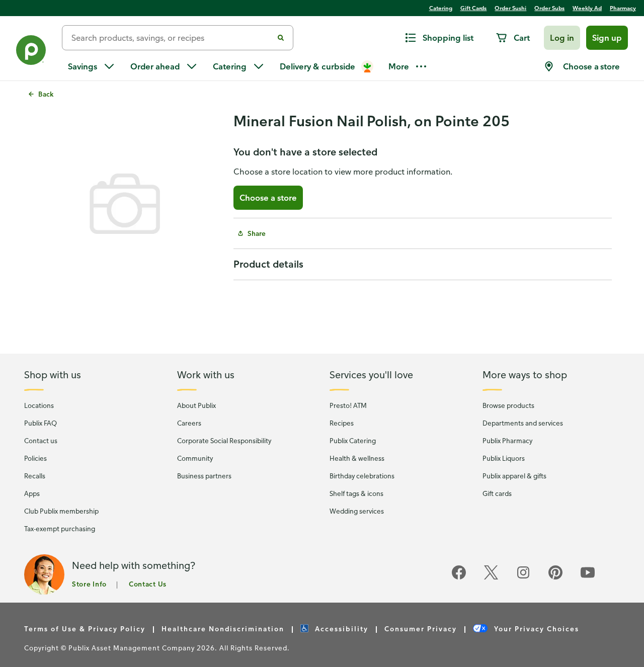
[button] (562, 38)
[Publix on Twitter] (491, 577)
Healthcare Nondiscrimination (223, 628)
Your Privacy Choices (535, 628)
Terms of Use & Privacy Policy (84, 628)
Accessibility (340, 628)
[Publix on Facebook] (459, 577)
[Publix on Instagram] (523, 577)
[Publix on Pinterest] (555, 577)
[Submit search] (281, 38)
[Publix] (31, 52)
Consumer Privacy (420, 628)
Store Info (89, 583)
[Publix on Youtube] (588, 577)
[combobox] (171, 38)
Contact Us (148, 583)
